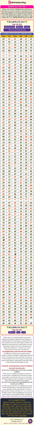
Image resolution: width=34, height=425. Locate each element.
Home (18, 332)
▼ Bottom (27, 27)
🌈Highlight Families (9, 27)
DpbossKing (6, 404)
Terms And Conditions (24, 423)
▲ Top (23, 332)
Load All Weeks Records (18, 30)
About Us (6, 423)
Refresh (20, 27)
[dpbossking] (17, 2)
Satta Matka (23, 416)
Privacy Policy (13, 423)
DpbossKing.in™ (19, 419)
